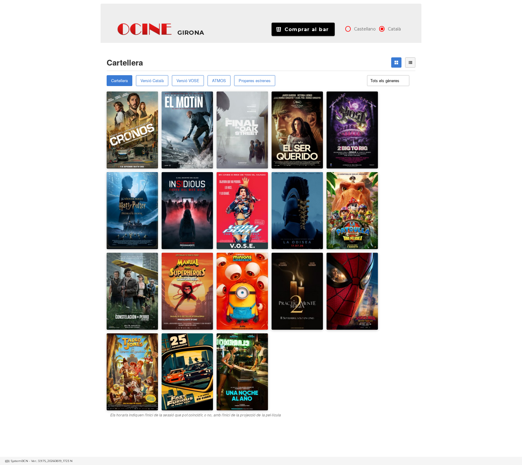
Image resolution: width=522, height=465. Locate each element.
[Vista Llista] (410, 62)
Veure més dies (346, 127)
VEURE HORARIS (128, 108)
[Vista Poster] (396, 62)
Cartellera (119, 80)
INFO (147, 127)
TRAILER (121, 127)
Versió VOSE (187, 80)
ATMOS (219, 80)
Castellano (365, 29)
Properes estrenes (255, 80)
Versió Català (152, 80)
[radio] (348, 29)
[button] (145, 29)
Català (394, 29)
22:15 (336, 113)
